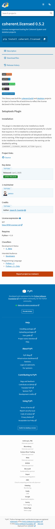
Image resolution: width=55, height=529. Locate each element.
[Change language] (49, 4)
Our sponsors (27, 368)
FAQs (27, 342)
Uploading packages (26, 332)
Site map (40, 524)
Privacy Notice (26, 417)
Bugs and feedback (27, 381)
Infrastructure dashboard (26, 358)
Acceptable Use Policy (27, 420)
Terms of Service (26, 407)
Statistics (27, 361)
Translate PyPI (26, 388)
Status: (27, 305)
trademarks (14, 522)
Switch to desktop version (27, 428)
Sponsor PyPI (27, 391)
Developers (10, 256)
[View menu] (43, 4)
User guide (27, 335)
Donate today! (27, 311)
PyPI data (7, 169)
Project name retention (26, 338)
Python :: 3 (10, 263)
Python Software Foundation (31, 522)
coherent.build (27, 98)
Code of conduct (26, 414)
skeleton (40, 98)
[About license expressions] (20, 218)
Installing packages (27, 329)
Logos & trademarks (27, 365)
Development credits (26, 394)
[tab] (27, 51)
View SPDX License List (11, 225)
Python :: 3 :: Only (13, 266)
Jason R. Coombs (17, 210)
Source (8, 157)
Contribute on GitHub (26, 384)
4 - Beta (9, 248)
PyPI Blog (26, 355)
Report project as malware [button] (27, 274)
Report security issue (27, 411)
